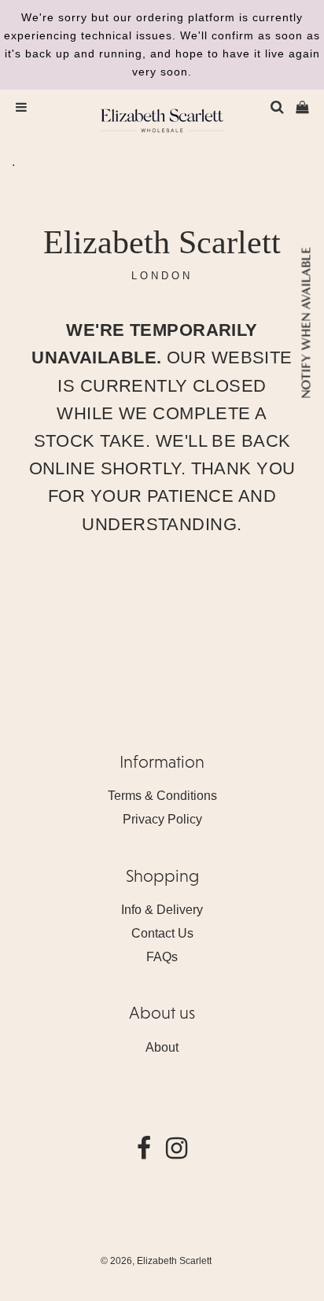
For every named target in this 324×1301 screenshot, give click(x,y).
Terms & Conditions (162, 795)
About (162, 1047)
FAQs (162, 957)
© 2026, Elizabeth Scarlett (156, 1260)
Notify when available (305, 323)
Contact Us (162, 933)
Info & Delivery (162, 909)
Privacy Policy (162, 819)
